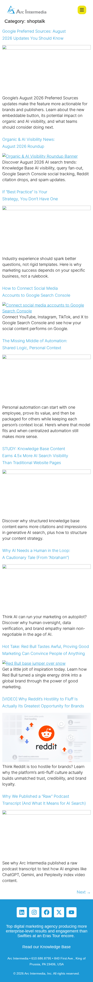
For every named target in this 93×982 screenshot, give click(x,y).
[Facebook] (47, 912)
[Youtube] (71, 912)
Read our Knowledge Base (46, 947)
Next (84, 892)
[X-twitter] (59, 912)
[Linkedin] (22, 912)
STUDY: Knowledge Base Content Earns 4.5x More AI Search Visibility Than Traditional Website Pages (35, 455)
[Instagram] (34, 912)
